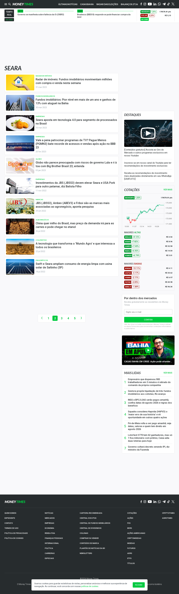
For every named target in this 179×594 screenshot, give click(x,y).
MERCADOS (50, 518)
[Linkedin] (154, 4)
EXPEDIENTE (9, 518)
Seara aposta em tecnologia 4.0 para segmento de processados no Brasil (76, 121)
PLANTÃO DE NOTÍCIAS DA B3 (92, 548)
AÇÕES (130, 518)
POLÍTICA (49, 548)
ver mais (9, 20)
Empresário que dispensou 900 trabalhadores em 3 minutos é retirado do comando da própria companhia (149, 382)
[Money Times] (22, 4)
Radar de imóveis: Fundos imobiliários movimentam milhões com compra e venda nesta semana (74, 81)
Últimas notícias (67, 4)
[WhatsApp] (159, 4)
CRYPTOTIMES (168, 513)
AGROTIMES (167, 518)
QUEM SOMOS (10, 513)
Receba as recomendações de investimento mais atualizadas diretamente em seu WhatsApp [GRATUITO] (147, 176)
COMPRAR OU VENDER (89, 538)
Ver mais (167, 373)
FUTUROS (131, 548)
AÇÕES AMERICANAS (136, 533)
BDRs (129, 528)
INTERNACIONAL (52, 543)
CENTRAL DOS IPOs (88, 518)
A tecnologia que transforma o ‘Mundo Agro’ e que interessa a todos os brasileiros (75, 245)
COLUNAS (84, 533)
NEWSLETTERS (86, 553)
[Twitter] (172, 4)
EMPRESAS (49, 523)
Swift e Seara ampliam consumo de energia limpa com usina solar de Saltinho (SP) (74, 265)
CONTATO (8, 523)
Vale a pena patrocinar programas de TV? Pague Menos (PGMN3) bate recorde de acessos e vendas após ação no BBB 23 (76, 143)
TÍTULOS (131, 563)
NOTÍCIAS (49, 513)
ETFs (129, 558)
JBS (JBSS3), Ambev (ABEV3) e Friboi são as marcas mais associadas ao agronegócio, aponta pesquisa (72, 204)
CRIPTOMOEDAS (134, 538)
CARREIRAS (50, 553)
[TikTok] (168, 501)
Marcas (39, 199)
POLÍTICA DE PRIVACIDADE (16, 533)
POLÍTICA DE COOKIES (13, 538)
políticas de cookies (89, 586)
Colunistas (41, 240)
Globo (39, 159)
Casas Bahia (87, 4)
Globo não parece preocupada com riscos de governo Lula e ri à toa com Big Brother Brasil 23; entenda (76, 164)
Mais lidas (132, 373)
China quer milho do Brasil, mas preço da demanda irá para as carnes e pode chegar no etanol (75, 225)
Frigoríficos (42, 260)
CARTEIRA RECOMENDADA (91, 513)
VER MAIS (167, 189)
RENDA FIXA (50, 533)
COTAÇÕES (132, 513)
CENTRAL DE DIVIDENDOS (90, 528)
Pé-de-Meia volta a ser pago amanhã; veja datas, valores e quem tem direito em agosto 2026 (149, 426)
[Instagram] (144, 4)
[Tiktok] (168, 4)
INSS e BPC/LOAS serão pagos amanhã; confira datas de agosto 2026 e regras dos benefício (150, 403)
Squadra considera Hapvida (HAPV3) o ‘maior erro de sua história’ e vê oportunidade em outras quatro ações (147, 414)
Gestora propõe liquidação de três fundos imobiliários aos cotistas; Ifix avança (149, 392)
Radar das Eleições (107, 4)
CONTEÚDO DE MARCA (89, 543)
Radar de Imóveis (44, 76)
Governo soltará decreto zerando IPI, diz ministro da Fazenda (148, 448)
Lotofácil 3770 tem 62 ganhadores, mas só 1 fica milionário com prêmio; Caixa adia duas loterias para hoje (150, 438)
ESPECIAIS (49, 558)
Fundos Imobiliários (45, 96)
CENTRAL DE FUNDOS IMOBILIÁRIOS (95, 523)
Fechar (138, 585)
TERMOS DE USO (11, 528)
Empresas (40, 116)
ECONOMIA (49, 528)
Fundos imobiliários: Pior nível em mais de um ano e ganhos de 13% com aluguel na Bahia (76, 101)
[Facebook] (141, 4)
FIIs (128, 523)
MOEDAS (131, 543)
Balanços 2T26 (129, 4)
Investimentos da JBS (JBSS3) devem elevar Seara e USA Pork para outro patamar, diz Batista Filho (75, 184)
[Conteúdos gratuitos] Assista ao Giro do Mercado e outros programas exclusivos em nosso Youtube (145, 152)
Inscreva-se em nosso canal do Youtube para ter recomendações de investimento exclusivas (147, 164)
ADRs (129, 553)
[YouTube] (150, 4)
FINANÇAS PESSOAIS (54, 538)
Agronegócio (42, 220)
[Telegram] (164, 4)
